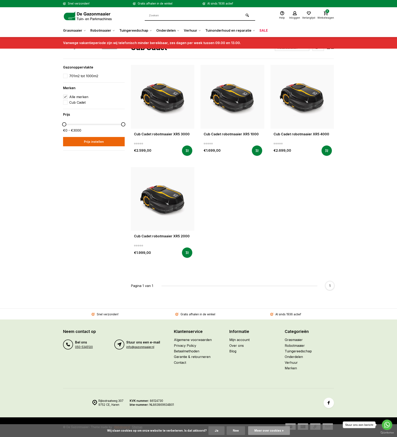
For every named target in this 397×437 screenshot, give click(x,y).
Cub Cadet (77, 102)
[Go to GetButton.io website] (387, 432)
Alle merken (78, 97)
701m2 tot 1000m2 (83, 76)
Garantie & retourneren (192, 357)
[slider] (64, 124)
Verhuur (190, 30)
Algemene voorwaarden (193, 340)
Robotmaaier (100, 30)
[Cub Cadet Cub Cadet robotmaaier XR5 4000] (302, 97)
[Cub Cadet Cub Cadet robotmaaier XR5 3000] (163, 97)
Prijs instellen (94, 141)
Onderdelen (166, 30)
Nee (236, 430)
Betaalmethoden (186, 351)
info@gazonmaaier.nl (140, 347)
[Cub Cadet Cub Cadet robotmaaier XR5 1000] (232, 97)
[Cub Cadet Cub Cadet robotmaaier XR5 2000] (163, 199)
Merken (291, 368)
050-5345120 (84, 347)
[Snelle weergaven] (187, 150)
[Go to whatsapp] (387, 425)
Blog (232, 351)
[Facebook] (329, 403)
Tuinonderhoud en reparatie (228, 30)
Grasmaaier (72, 30)
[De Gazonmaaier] (88, 15)
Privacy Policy (185, 345)
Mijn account (239, 340)
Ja (216, 430)
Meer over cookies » (269, 430)
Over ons (236, 345)
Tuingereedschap (133, 30)
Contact (180, 362)
